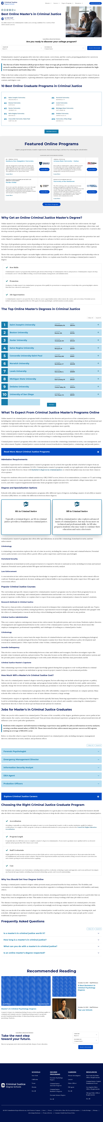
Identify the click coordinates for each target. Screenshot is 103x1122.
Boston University (15, 103)
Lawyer (70, 1079)
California (35, 1079)
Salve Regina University (16, 113)
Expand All (98, 317)
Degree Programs (66, 3)
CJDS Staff (9, 18)
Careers (55, 3)
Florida (34, 1087)
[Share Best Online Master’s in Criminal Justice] (2, 10)
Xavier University (14, 108)
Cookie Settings (86, 1110)
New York (35, 1075)
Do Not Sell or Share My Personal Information (67, 1110)
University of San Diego (64, 119)
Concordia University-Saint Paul (19, 119)
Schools (47, 3)
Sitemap (95, 1110)
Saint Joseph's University (17, 97)
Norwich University (62, 97)
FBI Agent (71, 1087)
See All (34, 1091)
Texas (33, 1083)
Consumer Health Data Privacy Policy (65, 1113)
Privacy (50, 1110)
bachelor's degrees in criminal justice (47, 470)
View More (51, 404)
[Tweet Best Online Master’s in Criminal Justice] (7, 10)
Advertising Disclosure (34, 1113)
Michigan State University (64, 108)
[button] (51, 751)
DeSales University (62, 113)
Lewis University (61, 103)
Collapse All (90, 317)
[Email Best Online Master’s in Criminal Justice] (10, 10)
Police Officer (72, 1083)
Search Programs (95, 3)
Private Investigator (74, 1075)
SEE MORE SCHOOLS (51, 131)
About (44, 1110)
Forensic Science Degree (57, 1095)
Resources (78, 3)
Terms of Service (47, 1113)
